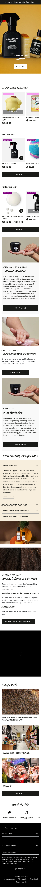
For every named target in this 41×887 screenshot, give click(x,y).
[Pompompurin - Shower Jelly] (13, 104)
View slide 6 (37, 71)
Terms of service (21, 882)
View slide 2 (10, 71)
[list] (20, 815)
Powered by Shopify (8, 879)
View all (20, 174)
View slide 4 (24, 71)
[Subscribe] (38, 852)
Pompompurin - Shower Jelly (11, 118)
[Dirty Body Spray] (13, 150)
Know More (26, 66)
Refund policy (34, 879)
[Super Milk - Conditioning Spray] (13, 203)
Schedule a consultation (18, 621)
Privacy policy (22, 879)
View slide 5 (31, 71)
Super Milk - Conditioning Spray (12, 217)
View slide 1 (3, 71)
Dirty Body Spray (9, 163)
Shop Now (27, 73)
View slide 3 (17, 71)
